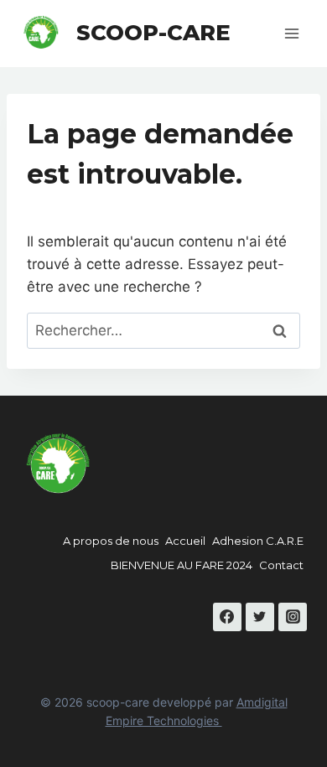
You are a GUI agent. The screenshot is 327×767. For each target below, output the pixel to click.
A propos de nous (110, 540)
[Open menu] (291, 33)
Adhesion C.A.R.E (258, 540)
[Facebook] (227, 617)
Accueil (185, 540)
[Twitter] (260, 617)
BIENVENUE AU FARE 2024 (181, 565)
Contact (281, 565)
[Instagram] (292, 617)
